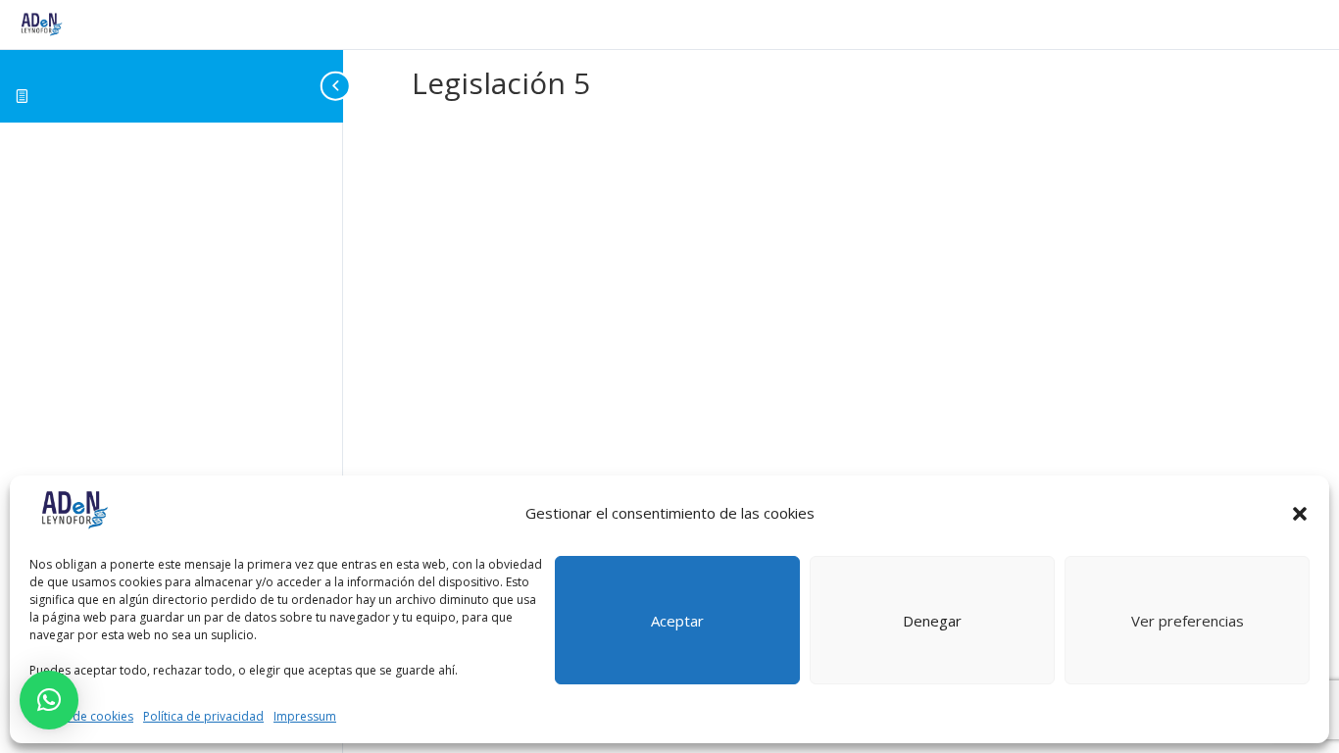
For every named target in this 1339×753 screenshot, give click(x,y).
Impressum (304, 716)
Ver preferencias (1187, 620)
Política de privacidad (203, 716)
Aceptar (677, 620)
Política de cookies (81, 716)
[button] (1300, 514)
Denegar (932, 620)
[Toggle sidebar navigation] (337, 86)
